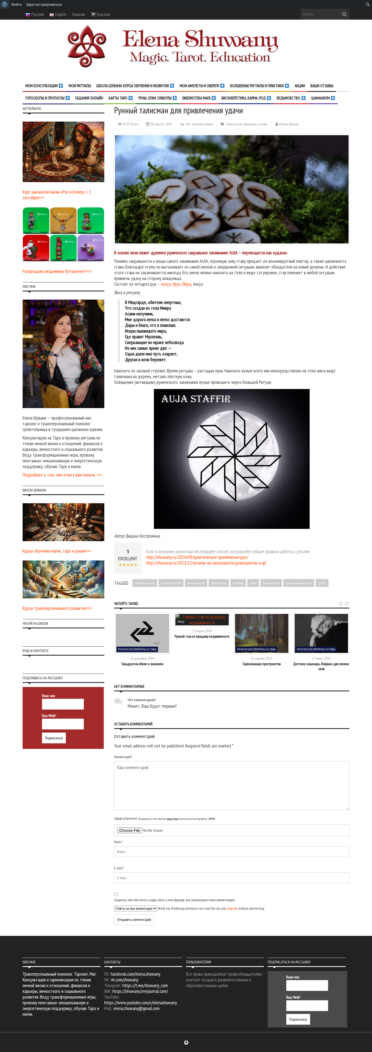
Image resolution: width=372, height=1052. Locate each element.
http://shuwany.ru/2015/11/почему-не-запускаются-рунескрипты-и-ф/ (206, 563)
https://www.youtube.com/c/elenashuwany (140, 1002)
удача (322, 583)
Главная (78, 14)
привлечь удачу (144, 583)
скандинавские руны (299, 583)
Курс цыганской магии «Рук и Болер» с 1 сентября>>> (57, 195)
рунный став (218, 583)
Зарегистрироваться (44, 4)
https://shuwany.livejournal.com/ (140, 991)
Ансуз (166, 284)
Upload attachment (164, 818)
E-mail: (119, 868)
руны (253, 583)
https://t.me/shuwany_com (145, 985)
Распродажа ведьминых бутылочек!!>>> (57, 271)
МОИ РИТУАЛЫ (80, 85)
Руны (181, 622)
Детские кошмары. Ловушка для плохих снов (321, 666)
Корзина (103, 14)
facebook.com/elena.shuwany (135, 974)
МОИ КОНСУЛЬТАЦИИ (42, 85)
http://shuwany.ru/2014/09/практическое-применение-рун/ (197, 557)
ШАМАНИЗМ (321, 98)
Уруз (177, 284)
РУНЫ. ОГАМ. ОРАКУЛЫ (155, 98)
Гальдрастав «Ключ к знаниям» (142, 663)
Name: (118, 842)
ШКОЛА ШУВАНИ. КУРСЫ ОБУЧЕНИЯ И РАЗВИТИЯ (133, 85)
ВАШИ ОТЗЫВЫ (321, 85)
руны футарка (271, 583)
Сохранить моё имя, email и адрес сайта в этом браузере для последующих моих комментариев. (174, 900)
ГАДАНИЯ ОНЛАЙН (89, 98)
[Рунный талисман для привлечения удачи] (231, 459)
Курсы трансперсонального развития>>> (57, 608)
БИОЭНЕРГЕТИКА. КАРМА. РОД (244, 98)
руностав (238, 583)
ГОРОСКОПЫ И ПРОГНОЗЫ (45, 98)
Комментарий (123, 757)
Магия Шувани (289, 124)
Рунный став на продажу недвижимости (202, 636)
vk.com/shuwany (124, 979)
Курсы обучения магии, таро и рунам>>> (57, 551)
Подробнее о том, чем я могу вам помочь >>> (62, 475)
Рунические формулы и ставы (247, 124)
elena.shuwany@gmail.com (137, 1008)
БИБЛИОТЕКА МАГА (196, 98)
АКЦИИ (300, 85)
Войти (16, 4)
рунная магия (196, 583)
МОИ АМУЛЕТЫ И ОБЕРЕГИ (200, 85)
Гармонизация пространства (262, 663)
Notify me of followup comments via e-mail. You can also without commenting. (210, 908)
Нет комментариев (199, 124)
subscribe (232, 908)
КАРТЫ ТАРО (118, 98)
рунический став (171, 583)
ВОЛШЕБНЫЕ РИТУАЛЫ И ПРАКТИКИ (257, 85)
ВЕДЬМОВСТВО (289, 98)
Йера (186, 284)
